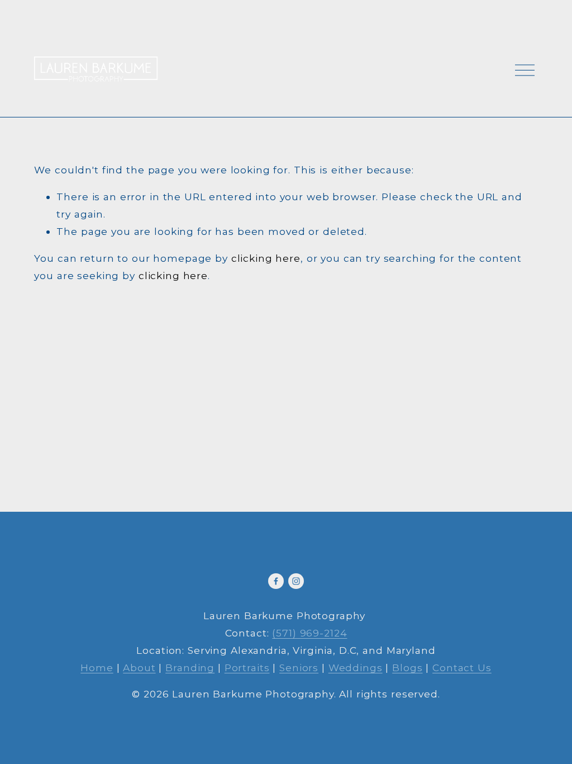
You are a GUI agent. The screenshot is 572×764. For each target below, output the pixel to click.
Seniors (298, 667)
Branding (189, 667)
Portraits (247, 667)
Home (96, 667)
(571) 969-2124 (309, 633)
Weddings (355, 667)
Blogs (407, 667)
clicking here (266, 258)
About (139, 667)
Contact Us (462, 667)
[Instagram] (296, 581)
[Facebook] (276, 581)
